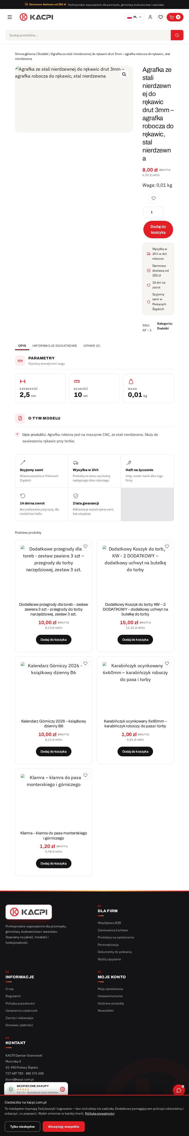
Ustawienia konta (110, 996)
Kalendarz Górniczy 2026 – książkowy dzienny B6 (53, 723)
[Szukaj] (177, 35)
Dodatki (43, 54)
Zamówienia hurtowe (113, 930)
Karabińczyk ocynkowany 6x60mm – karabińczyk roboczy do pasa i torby (135, 723)
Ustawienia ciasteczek (21, 1010)
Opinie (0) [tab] (91, 345)
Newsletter (106, 1010)
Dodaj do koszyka (158, 229)
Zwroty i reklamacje (19, 1018)
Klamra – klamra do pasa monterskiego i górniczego (53, 835)
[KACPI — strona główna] (36, 17)
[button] (124, 74)
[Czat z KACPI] (179, 1090)
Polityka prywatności (20, 1003)
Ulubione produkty (111, 1003)
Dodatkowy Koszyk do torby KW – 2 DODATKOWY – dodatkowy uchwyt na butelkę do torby (135, 609)
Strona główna (25, 54)
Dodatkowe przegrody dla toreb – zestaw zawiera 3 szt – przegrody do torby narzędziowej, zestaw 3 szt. (53, 609)
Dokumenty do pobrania (115, 952)
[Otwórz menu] (10, 17)
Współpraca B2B (109, 923)
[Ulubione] (160, 17)
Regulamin (13, 996)
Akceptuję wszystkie (63, 1126)
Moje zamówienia (110, 989)
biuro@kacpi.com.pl (20, 1079)
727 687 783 (14, 1073)
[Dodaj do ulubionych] (153, 198)
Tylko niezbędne (22, 1126)
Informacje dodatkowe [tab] (54, 345)
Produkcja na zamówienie (116, 937)
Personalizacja (108, 945)
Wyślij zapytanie (109, 959)
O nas (10, 989)
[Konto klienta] (150, 17)
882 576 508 (35, 1073)
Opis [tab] (22, 345)
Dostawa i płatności (19, 1025)
